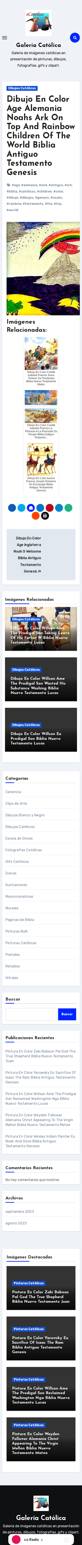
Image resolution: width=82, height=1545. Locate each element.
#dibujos (26, 198)
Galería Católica (38, 45)
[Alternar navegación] (4, 37)
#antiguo (56, 185)
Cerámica (13, 792)
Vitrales (11, 978)
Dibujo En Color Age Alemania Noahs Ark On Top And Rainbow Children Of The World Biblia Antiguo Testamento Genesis (41, 136)
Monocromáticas (19, 896)
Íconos (10, 873)
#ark (68, 185)
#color (58, 191)
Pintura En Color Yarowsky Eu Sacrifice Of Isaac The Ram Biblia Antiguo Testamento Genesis (40, 1077)
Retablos (12, 966)
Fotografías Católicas (23, 850)
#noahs (56, 198)
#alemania (29, 185)
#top (57, 204)
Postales (12, 955)
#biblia (12, 191)
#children (44, 191)
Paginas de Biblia (19, 920)
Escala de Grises (19, 838)
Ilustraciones (16, 885)
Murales (11, 908)
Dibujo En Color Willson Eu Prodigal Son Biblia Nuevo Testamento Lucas (35, 739)
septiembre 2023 (19, 1212)
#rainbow (14, 204)
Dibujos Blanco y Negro (24, 815)
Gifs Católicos (17, 862)
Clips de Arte (16, 803)
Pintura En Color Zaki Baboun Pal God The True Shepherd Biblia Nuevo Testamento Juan (40, 1056)
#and (43, 185)
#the (48, 204)
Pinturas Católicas (21, 943)
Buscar (13, 999)
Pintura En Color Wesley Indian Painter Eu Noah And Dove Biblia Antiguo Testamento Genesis (40, 1141)
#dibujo (12, 198)
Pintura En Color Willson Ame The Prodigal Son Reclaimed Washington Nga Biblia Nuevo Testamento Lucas (40, 1099)
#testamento (33, 204)
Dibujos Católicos (22, 88)
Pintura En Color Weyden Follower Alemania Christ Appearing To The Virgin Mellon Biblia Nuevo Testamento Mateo (39, 1120)
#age (16, 185)
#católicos (27, 191)
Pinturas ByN (16, 931)
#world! (12, 210)
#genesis (42, 198)
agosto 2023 (16, 1223)
